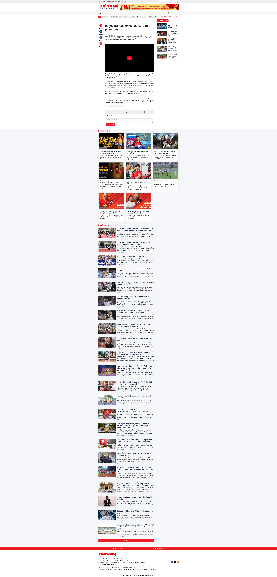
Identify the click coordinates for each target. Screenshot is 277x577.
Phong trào (119, 405)
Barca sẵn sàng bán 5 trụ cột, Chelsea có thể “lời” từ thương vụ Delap (135, 454)
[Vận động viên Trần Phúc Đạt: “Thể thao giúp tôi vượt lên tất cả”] (111, 201)
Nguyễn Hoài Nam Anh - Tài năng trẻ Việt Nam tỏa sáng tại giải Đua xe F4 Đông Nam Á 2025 (138, 182)
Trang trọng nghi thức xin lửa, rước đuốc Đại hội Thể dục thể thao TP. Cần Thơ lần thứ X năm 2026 (135, 484)
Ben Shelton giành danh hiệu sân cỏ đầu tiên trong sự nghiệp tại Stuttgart (133, 325)
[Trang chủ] (100, 13)
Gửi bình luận (110, 124)
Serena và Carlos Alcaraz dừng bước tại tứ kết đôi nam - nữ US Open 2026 (116, 16)
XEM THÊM (126, 540)
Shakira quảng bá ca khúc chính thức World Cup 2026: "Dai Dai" (111, 152)
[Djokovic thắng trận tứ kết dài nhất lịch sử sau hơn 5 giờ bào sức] (107, 301)
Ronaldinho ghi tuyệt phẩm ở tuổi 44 (165, 181)
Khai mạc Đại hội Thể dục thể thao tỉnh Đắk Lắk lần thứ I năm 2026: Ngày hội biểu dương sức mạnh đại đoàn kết (134, 426)
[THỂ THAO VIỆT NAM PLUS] (108, 7)
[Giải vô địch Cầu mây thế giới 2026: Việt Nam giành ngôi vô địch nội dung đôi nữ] (107, 246)
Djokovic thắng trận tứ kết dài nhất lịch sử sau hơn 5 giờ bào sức (134, 298)
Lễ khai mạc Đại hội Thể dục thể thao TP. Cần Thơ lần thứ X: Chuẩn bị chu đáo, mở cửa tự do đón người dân (135, 527)
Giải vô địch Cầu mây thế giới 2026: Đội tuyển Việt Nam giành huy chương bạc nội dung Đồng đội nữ (135, 229)
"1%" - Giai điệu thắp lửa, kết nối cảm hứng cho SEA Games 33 (165, 152)
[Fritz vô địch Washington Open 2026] (107, 260)
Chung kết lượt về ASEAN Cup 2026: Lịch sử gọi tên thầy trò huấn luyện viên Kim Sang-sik (134, 411)
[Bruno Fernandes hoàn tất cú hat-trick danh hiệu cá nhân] (107, 501)
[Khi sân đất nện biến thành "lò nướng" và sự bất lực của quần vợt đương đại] (107, 386)
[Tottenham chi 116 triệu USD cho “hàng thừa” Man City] (107, 515)
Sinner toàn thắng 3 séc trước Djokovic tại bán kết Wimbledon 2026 (135, 284)
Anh (117, 463)
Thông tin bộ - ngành (121, 377)
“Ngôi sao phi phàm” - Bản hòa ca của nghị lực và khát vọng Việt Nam (111, 181)
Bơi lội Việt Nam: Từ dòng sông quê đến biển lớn (137, 152)
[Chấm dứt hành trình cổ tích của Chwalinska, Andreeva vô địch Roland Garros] (107, 356)
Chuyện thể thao (103, 148)
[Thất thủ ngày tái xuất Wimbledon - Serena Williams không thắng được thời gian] (107, 315)
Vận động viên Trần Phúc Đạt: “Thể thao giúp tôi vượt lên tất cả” (110, 212)
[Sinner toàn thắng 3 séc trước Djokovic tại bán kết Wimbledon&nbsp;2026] (107, 287)
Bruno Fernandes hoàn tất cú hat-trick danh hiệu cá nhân (135, 498)
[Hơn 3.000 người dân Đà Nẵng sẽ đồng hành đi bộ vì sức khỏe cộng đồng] (107, 400)
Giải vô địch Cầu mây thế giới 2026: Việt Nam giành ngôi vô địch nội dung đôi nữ (133, 243)
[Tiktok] (175, 562)
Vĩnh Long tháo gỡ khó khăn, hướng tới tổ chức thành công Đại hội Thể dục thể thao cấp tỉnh (134, 440)
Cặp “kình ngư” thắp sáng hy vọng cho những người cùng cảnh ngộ (138, 212)
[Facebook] (172, 562)
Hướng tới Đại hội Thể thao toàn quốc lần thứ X (126, 435)
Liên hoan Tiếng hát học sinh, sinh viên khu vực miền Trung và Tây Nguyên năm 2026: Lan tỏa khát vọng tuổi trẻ (134, 368)
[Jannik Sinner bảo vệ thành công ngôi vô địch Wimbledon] (107, 273)
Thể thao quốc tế (120, 238)
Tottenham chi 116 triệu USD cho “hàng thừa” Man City (135, 512)
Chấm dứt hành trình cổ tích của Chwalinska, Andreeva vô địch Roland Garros (134, 353)
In (145, 112)
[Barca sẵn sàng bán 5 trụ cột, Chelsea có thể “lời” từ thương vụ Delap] (107, 457)
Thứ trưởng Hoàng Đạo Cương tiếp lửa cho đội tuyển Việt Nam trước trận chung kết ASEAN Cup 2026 (135, 469)
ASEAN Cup (119, 419)
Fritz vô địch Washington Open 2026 (130, 256)
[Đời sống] (149, 7)
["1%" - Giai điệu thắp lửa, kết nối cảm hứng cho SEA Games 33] (165, 141)
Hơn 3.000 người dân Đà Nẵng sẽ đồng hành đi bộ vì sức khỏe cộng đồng (135, 397)
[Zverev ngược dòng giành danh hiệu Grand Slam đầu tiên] (107, 342)
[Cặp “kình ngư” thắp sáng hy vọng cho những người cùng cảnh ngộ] (138, 201)
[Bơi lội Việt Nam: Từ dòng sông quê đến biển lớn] (138, 141)
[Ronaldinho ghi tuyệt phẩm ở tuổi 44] (165, 170)
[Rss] (178, 562)
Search (177, 1)
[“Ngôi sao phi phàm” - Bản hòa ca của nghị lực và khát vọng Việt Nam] (111, 170)
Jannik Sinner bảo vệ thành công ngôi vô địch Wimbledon (133, 270)
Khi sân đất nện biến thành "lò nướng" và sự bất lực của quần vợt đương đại (134, 383)
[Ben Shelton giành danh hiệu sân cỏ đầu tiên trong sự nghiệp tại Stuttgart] (107, 328)
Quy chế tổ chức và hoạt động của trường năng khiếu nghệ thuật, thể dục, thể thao (157, 16)
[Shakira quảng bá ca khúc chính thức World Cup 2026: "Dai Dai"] (111, 141)
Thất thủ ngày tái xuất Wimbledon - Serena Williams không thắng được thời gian (133, 311)
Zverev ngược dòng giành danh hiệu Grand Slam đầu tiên (134, 339)
